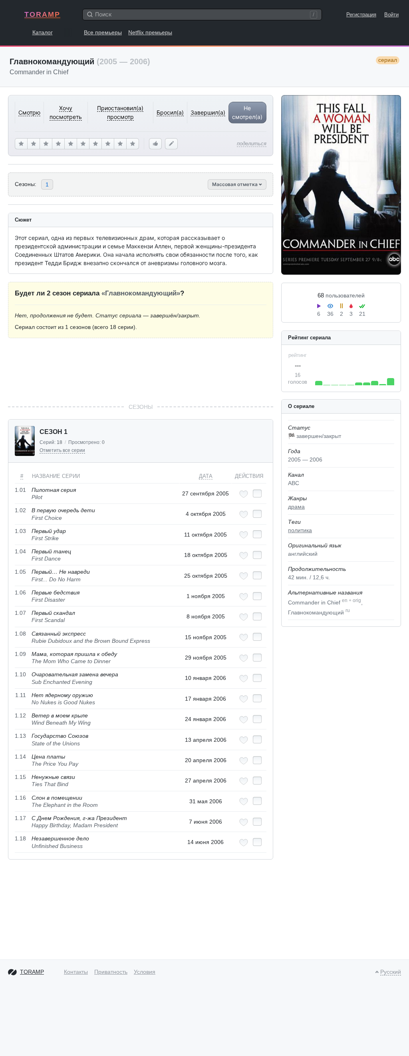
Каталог (42, 32)
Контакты (76, 972)
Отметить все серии (62, 450)
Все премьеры (103, 32)
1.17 (20, 818)
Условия (144, 972)
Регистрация (361, 15)
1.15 (20, 777)
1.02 (20, 510)
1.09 (20, 654)
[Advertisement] (140, 370)
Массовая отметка (235, 184)
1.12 (20, 715)
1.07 (20, 613)
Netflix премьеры (150, 32)
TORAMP (42, 14)
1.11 (20, 695)
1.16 (20, 797)
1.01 (20, 490)
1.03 (20, 531)
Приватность (110, 972)
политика (300, 530)
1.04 (20, 551)
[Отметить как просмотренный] (257, 493)
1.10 (20, 674)
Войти (391, 15)
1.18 (20, 838)
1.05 (20, 572)
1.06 (20, 592)
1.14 (20, 756)
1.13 (20, 736)
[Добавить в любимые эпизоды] (243, 494)
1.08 (20, 633)
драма (296, 506)
